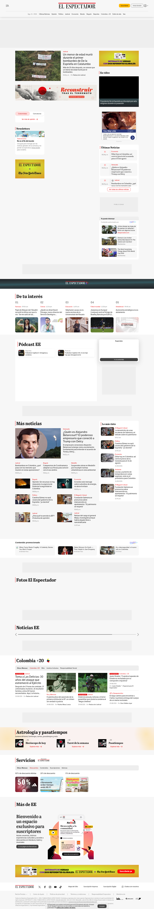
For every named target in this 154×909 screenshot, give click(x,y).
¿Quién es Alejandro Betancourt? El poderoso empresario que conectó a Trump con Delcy (121, 170)
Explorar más (34, 747)
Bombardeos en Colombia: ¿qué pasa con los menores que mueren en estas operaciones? (123, 185)
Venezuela (114, 165)
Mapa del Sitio (73, 887)
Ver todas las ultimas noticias (119, 189)
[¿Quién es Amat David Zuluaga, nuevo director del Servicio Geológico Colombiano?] (51, 324)
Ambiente (118, 469)
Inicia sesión (35, 148)
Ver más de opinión (28, 119)
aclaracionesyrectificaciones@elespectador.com (83, 902)
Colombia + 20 (124, 674)
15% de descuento (47, 773)
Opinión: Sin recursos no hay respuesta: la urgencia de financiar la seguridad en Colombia (43, 485)
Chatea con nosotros (131, 887)
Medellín (74, 463)
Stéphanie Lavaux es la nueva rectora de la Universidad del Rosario (75, 312)
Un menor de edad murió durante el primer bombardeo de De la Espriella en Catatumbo (78, 59)
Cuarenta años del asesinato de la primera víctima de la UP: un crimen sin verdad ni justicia (60, 699)
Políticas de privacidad (57, 894)
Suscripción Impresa (91, 887)
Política (34, 495)
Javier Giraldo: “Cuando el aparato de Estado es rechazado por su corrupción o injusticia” (124, 678)
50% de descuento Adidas (25, 773)
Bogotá (45, 463)
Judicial (65, 52)
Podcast (67, 351)
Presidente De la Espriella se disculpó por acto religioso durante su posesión (118, 102)
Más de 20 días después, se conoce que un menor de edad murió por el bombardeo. (79, 69)
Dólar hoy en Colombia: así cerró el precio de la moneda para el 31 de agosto (122, 156)
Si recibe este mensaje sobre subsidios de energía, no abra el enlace (85, 484)
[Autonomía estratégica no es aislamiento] (127, 324)
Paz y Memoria (51, 694)
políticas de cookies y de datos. (66, 907)
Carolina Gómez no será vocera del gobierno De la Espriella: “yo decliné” (42, 500)
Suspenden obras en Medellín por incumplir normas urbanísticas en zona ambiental (83, 467)
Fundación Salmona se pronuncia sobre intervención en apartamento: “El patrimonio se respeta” (85, 502)
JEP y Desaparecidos (116, 693)
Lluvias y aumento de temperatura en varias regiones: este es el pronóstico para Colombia (125, 475)
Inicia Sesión (137, 6)
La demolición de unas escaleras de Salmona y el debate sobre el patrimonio (125, 432)
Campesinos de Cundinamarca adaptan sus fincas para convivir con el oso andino (55, 467)
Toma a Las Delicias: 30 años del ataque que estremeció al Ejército (29, 680)
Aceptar (102, 906)
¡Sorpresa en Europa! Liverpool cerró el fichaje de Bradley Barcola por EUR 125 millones (102, 312)
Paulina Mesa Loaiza (64, 704)
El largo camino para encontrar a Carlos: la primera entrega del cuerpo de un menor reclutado (124, 698)
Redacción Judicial (79, 75)
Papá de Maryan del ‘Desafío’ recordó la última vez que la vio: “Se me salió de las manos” (26, 312)
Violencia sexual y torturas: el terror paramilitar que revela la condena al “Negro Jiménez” (92, 699)
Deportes (28, 351)
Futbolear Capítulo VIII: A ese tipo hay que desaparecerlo (76, 354)
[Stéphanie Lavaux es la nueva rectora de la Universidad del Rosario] (77, 324)
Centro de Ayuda (38, 894)
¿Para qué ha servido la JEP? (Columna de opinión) (43, 517)
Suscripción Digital (109, 887)
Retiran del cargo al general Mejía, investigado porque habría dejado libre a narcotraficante (85, 519)
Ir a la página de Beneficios (27, 847)
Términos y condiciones (78, 894)
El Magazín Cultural (80, 495)
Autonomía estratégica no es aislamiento (127, 311)
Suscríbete (124, 6)
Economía (114, 151)
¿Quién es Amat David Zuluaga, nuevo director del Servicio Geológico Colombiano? (51, 312)
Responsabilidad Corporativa (101, 894)
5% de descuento (72, 773)
